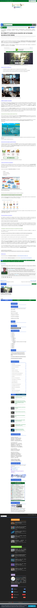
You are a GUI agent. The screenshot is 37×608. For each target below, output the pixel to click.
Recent (13, 394)
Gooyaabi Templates (25, 602)
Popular (18, 394)
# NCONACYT (16, 261)
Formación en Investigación (15, 316)
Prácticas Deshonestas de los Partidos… (17, 497)
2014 (12, 334)
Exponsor (16, 454)
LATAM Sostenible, (12, 38)
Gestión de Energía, (4, 38)
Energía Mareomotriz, (31, 37)
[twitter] (7, 1)
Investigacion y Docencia (16, 379)
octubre (14, 340)
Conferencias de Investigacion (17, 373)
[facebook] (5, 1)
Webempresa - (16, 438)
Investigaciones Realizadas (15, 314)
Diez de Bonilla (24, 27)
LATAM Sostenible (3, 30)
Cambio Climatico (15, 370)
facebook (6, 300)
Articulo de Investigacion (16, 365)
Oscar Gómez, (24, 38)
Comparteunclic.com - (17, 446)
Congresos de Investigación (17, 374)
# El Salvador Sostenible (15, 260)
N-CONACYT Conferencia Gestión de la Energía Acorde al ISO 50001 (6, 294)
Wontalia (15, 450)
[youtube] (10, 1)
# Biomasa (4, 260)
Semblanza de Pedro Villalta (15, 318)
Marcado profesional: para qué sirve (20, 411)
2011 (12, 332)
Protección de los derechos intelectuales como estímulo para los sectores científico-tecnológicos (20, 550)
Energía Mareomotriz (22, 29)
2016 (12, 336)
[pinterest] (12, 1)
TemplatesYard (16, 602)
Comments (23, 394)
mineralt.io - (14, 457)
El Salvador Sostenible (15, 29)
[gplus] (8, 1)
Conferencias (9, 29)
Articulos (13, 368)
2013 (12, 333)
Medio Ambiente (14, 382)
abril (13, 339)
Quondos (15, 449)
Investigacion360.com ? (11, 269)
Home (2, 29)
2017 (12, 337)
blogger (18, 300)
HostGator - (16, 440)
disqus (30, 300)
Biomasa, (16, 37)
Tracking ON (20, 500)
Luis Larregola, (17, 38)
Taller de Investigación (16, 390)
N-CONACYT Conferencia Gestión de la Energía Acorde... (19, 342)
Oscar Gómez (18, 30)
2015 (12, 335)
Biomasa (5, 29)
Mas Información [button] (22, 606)
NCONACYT (13, 30)
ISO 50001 (33, 29)
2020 (12, 345)
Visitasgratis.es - (16, 444)
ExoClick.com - (16, 455)
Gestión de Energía (28, 29)
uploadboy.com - (16, 456)
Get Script (15, 500)
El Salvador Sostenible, (25, 37)
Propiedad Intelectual (16, 385)
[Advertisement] (18, 16)
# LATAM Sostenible (6, 261)
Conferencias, (20, 37)
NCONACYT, (20, 38)
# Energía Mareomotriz (23, 260)
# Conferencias (9, 260)
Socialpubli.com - (16, 453)
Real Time (18, 500)
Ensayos (13, 376)
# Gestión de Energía (30, 260)
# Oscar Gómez (21, 261)
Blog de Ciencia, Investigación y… (15, 491)
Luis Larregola (9, 30)
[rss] (34, 515)
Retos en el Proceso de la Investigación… (15, 486)
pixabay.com (16, 274)
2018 (12, 343)
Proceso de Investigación (16, 384)
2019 (12, 344)
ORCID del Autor (13, 311)
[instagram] (35, 515)
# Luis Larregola (11, 261)
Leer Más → (20, 580)
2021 (12, 346)
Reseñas (13, 388)
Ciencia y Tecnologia (15, 371)
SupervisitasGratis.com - (16, 443)
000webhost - (15, 439)
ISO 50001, (8, 38)
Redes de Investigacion (16, 387)
